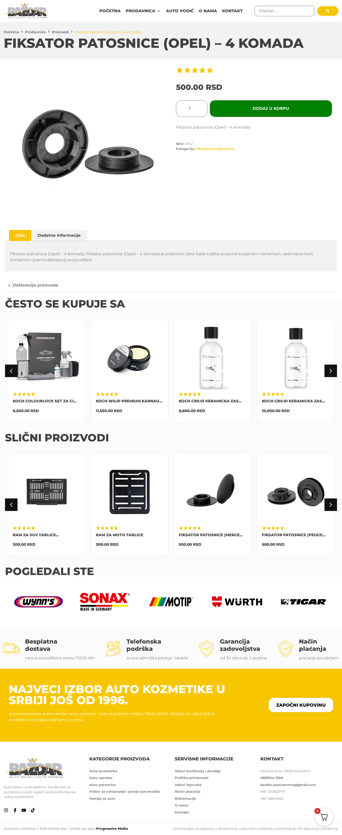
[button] (143, 11)
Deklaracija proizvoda (35, 285)
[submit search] (327, 11)
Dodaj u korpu (271, 108)
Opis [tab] (20, 235)
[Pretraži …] (285, 11)
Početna (11, 32)
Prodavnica (35, 32)
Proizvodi (60, 32)
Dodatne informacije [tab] (59, 235)
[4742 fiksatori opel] (88, 144)
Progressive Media (112, 828)
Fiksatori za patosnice (215, 149)
